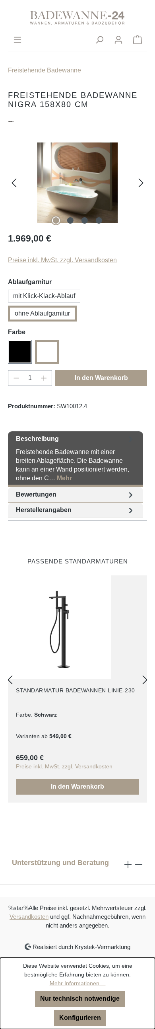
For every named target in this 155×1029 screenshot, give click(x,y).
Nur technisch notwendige (80, 998)
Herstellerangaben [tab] (44, 510)
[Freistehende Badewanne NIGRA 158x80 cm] (77, 182)
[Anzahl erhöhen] (44, 378)
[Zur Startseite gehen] (77, 17)
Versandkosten (29, 916)
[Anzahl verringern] (16, 378)
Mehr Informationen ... (78, 983)
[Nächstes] (141, 183)
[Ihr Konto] (118, 40)
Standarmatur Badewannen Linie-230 (75, 690)
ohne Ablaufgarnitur (42, 313)
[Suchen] (99, 40)
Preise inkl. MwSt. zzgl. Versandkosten (62, 260)
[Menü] (17, 40)
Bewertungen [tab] (36, 494)
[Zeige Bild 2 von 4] (70, 220)
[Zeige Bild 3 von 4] (84, 220)
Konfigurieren (80, 1017)
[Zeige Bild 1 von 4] (56, 220)
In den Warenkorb (101, 377)
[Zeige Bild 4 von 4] (99, 220)
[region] (77, 183)
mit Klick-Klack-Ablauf (44, 295)
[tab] (75, 459)
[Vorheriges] (14, 183)
